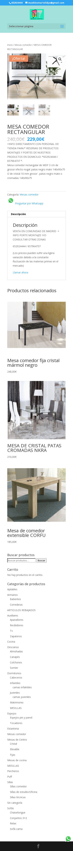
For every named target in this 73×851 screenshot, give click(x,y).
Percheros (13, 771)
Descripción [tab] (18, 214)
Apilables (12, 589)
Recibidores (16, 625)
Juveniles (15, 692)
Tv (11, 630)
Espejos (11, 713)
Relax (13, 823)
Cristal (13, 743)
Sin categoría (14, 802)
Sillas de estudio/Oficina (23, 792)
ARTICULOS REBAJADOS (21, 610)
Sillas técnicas (18, 797)
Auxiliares (12, 615)
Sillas (10, 782)
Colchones (16, 662)
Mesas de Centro (17, 739)
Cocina (11, 641)
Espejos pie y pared (21, 717)
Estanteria (13, 728)
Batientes (15, 599)
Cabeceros (16, 677)
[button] (60, 59)
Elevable (14, 749)
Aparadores (16, 619)
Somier (14, 667)
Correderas (16, 604)
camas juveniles (22, 697)
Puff (9, 776)
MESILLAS (16, 708)
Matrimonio (16, 702)
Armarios (12, 595)
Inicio (10, 44)
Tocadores (16, 723)
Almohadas (16, 651)
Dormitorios (14, 673)
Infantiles (15, 683)
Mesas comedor (23, 44)
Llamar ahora (20, 272)
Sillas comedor (18, 786)
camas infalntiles (22, 687)
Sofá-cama (16, 829)
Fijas (12, 754)
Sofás (10, 808)
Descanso (13, 647)
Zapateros (16, 636)
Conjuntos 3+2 (18, 818)
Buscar (41, 560)
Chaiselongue (17, 812)
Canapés (15, 657)
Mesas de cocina (17, 760)
